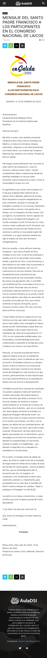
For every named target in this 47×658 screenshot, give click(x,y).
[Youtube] (26, 648)
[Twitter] (5, 45)
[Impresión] (22, 45)
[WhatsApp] (10, 45)
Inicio (4, 9)
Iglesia (11, 9)
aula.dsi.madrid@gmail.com (29, 641)
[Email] (16, 45)
